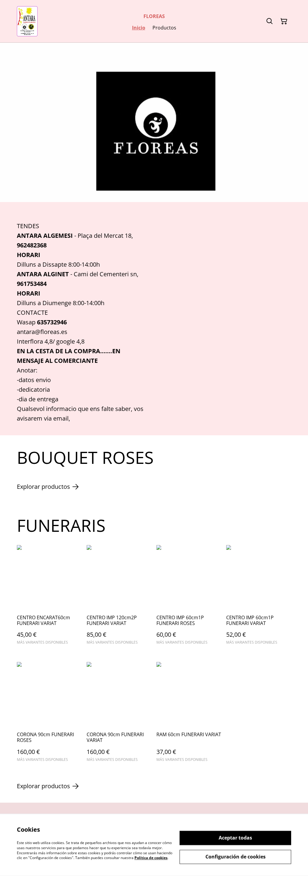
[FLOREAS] (27, 21)
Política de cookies (151, 857)
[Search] (269, 21)
